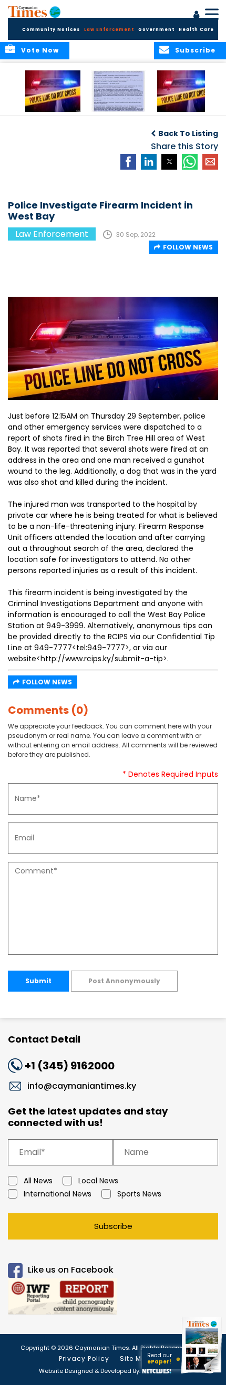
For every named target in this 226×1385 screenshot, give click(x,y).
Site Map (135, 1358)
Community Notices (51, 30)
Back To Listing (188, 133)
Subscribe (113, 1226)
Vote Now (40, 50)
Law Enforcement (109, 30)
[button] (52, 91)
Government (156, 30)
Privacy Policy (84, 1358)
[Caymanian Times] (34, 11)
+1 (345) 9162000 (70, 1065)
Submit (38, 980)
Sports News (139, 1194)
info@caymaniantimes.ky (81, 1086)
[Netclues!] (156, 1370)
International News (57, 1194)
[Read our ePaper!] (202, 1373)
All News (38, 1180)
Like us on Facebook (71, 1270)
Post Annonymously (124, 980)
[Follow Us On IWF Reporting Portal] (113, 1298)
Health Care (196, 30)
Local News (98, 1180)
